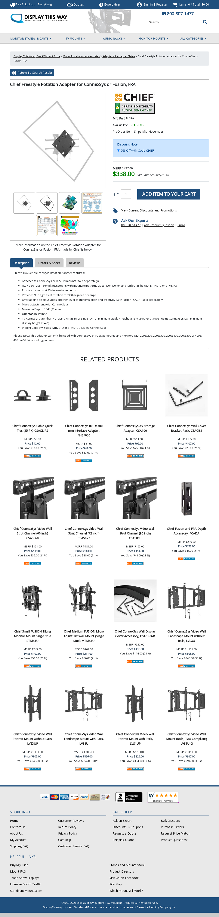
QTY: (116, 194)
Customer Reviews (71, 821)
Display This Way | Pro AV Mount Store (36, 56)
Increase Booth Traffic (25, 884)
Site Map (116, 884)
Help (112, 4)
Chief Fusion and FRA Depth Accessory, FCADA (186, 531)
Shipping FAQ (19, 846)
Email (181, 225)
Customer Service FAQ (73, 846)
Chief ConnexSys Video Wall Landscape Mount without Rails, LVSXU (186, 636)
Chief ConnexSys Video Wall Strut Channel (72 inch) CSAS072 (84, 533)
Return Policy (67, 827)
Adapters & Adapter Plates (118, 56)
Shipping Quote (123, 840)
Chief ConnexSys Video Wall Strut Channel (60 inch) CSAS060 (32, 533)
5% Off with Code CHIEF (137, 150)
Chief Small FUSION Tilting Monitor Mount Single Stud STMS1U (32, 636)
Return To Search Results (35, 72)
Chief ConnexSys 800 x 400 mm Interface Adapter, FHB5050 (84, 430)
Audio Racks (112, 38)
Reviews (74, 263)
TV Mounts (74, 38)
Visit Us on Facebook (124, 878)
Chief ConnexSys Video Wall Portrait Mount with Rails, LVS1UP (135, 738)
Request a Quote (124, 833)
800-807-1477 (180, 13)
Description (21, 263)
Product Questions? (174, 840)
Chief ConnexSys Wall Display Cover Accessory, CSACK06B (135, 633)
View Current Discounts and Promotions (149, 210)
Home (14, 821)
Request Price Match (175, 833)
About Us (16, 833)
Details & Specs (49, 263)
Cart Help (64, 840)
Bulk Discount (170, 821)
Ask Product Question (159, 225)
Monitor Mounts (152, 38)
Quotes (78, 4)
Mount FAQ (18, 871)
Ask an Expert (122, 821)
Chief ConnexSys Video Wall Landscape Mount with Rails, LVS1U (84, 738)
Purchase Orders (172, 827)
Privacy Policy (67, 833)
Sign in (148, 4)
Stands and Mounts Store (127, 865)
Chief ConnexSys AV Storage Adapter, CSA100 (135, 428)
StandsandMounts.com (26, 891)
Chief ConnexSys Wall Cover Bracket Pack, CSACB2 (186, 428)
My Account (18, 840)
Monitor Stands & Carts (29, 38)
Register (161, 4)
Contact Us (17, 827)
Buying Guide (19, 865)
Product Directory (122, 871)
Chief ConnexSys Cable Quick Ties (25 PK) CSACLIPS (32, 428)
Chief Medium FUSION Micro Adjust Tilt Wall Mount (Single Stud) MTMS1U (84, 636)
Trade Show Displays (24, 878)
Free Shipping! (33, 4)
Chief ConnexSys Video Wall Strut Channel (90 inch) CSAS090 (135, 533)
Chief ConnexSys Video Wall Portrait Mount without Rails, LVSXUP (33, 738)
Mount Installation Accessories (81, 56)
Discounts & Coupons (128, 827)
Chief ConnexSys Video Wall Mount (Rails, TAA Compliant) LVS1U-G (186, 738)
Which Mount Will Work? (126, 891)
